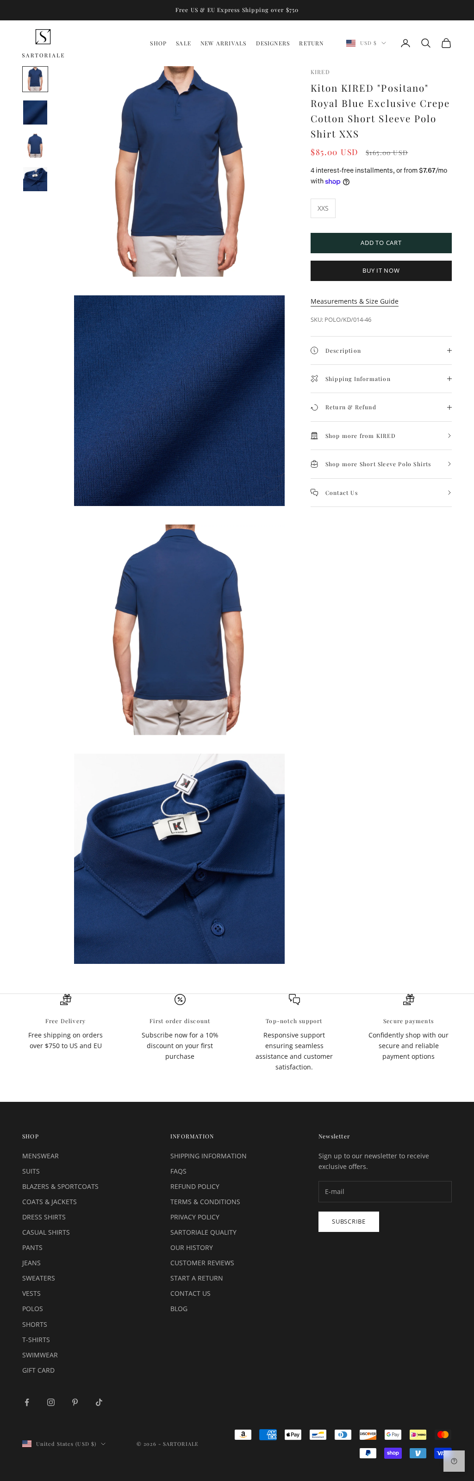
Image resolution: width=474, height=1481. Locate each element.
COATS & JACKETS (49, 1201)
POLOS (32, 1308)
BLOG (178, 1308)
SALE (183, 43)
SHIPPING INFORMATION (208, 1155)
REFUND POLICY (194, 1186)
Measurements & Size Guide (355, 301)
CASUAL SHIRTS (46, 1232)
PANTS (32, 1247)
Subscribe (349, 1221)
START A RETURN (196, 1278)
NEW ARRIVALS (223, 43)
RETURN (311, 43)
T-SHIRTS (36, 1339)
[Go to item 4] (35, 179)
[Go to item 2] (35, 112)
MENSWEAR (40, 1155)
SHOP (158, 43)
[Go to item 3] (35, 146)
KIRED (320, 71)
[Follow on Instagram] (51, 1402)
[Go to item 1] (35, 79)
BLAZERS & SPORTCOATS (60, 1186)
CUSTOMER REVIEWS (202, 1262)
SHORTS (34, 1324)
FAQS (178, 1171)
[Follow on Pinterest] (75, 1402)
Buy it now (381, 270)
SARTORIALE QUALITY (203, 1232)
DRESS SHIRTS (44, 1216)
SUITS (31, 1171)
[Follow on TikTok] (99, 1402)
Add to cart (381, 242)
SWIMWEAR (40, 1354)
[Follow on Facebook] (26, 1402)
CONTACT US (190, 1293)
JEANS (31, 1262)
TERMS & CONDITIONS (205, 1201)
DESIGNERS (273, 43)
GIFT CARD (38, 1370)
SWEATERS (38, 1278)
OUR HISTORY (191, 1247)
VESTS (31, 1293)
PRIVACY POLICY (194, 1216)
